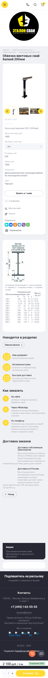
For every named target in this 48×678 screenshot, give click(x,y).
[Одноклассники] (15, 225)
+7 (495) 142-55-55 (24, 606)
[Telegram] (19, 225)
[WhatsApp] (28, 225)
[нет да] (24, 146)
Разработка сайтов (23, 651)
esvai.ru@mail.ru (24, 612)
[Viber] (23, 225)
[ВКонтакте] (11, 225)
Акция (9, 547)
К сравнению (14, 201)
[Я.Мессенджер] (6, 225)
